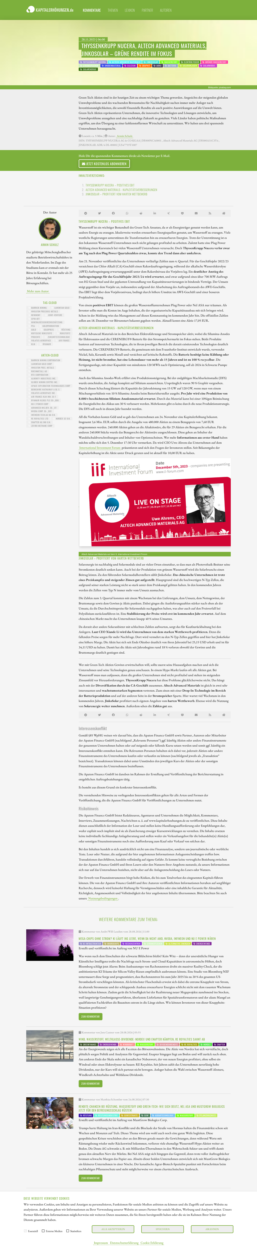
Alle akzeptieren (113, 1229)
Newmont (35, 315)
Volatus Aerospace (41, 340)
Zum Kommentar (90, 1016)
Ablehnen (212, 1229)
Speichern (163, 1229)
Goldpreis (48, 329)
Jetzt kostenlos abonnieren (106, 163)
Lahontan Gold (61, 307)
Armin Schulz (124, 136)
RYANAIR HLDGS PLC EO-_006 (45, 400)
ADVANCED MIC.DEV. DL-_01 (44, 407)
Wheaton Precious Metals (44, 311)
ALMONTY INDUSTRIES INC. (43, 378)
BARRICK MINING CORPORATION (45, 360)
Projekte (35, 336)
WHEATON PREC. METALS (42, 367)
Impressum (101, 1242)
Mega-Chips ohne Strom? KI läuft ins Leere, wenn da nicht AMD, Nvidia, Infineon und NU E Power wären (147, 939)
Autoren (166, 10)
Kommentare (92, 10)
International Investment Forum (99, 447)
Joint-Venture (54, 315)
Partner (147, 10)
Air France (64, 340)
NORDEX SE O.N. (62, 418)
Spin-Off (35, 318)
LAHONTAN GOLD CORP (41, 363)
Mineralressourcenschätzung (46, 322)
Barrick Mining (39, 307)
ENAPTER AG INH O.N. (41, 422)
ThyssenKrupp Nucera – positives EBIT (110, 185)
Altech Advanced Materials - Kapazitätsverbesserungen (121, 190)
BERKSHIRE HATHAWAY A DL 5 (45, 389)
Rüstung (65, 329)
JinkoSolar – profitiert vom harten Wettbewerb (116, 194)
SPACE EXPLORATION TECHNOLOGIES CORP (50, 385)
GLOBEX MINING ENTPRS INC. (44, 382)
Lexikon (130, 10)
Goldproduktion (50, 325)
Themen (113, 10)
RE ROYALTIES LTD (39, 418)
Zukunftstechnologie (58, 336)
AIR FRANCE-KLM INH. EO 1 (43, 396)
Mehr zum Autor (38, 291)
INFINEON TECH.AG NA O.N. (43, 414)
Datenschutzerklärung (124, 1242)
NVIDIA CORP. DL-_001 (41, 411)
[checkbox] (25, 1231)
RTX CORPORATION (39, 374)
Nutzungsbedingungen (102, 898)
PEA (33, 325)
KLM (33, 344)
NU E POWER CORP (39, 404)
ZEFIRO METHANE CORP (41, 425)
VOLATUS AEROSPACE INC (43, 392)
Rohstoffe (64, 333)
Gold (33, 329)
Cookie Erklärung (152, 1242)
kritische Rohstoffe (41, 333)
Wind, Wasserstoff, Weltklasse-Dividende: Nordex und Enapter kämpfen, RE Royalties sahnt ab (142, 1039)
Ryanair (46, 344)
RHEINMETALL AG (39, 371)
